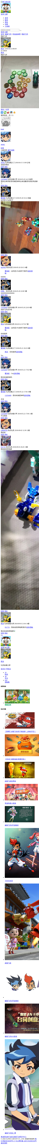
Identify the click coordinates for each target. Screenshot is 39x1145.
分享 (7, 109)
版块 (6, 20)
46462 (3, 162)
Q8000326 (4, 430)
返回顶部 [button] (4, 1143)
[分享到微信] (5, 112)
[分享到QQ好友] (11, 112)
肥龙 (2, 49)
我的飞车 (25, 34)
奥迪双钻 (4, 1137)
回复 (2, 148)
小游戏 (7, 26)
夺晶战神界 (17, 34)
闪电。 (3, 291)
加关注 (3, 669)
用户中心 (23, 1137)
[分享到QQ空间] (14, 112)
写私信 (8, 669)
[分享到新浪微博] (8, 112)
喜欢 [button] (3, 109)
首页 (6, 18)
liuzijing (3, 267)
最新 (12, 150)
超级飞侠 (17, 1137)
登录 (2, 14)
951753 (3, 447)
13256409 (4, 179)
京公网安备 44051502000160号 (26, 1141)
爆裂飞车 (8, 34)
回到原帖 (19, 352)
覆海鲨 (3, 198)
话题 (6, 24)
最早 (9, 150)
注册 (6, 14)
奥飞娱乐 (10, 1137)
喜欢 (6, 22)
